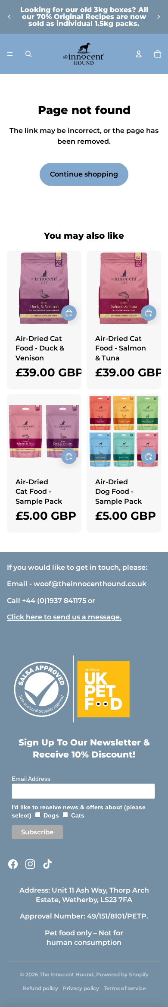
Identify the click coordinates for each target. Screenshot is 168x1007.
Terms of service (125, 988)
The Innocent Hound (66, 974)
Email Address (31, 778)
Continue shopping (84, 174)
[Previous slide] (9, 16)
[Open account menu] (138, 53)
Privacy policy (81, 988)
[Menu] (10, 54)
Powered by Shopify (122, 974)
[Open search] (28, 53)
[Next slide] (158, 16)
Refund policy (40, 988)
